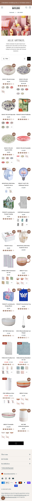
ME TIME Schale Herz (8, 331)
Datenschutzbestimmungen (9, 497)
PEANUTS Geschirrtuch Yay (23, 304)
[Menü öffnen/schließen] (2, 7)
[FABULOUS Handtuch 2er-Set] (8, 348)
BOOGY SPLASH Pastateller (23, 148)
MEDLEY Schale (24, 393)
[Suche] (26, 7)
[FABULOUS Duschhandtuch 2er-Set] (23, 348)
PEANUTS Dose (9, 245)
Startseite (11, 12)
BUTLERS (8, 489)
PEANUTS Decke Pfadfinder (23, 114)
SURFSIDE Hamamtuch (23, 212)
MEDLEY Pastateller (8, 424)
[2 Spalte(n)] (29, 58)
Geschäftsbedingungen (20, 495)
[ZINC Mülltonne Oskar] (8, 384)
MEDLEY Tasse (23, 270)
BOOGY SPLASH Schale (8, 79)
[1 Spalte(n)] (24, 58)
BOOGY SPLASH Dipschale (8, 114)
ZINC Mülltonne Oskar (8, 393)
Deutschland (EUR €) (9, 474)
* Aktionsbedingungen (7, 468)
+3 (26, 224)
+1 (11, 127)
